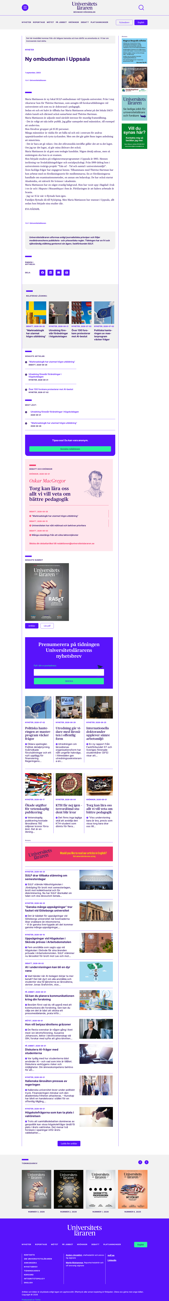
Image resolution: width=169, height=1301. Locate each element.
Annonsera (30, 1263)
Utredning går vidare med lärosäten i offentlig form (68, 733)
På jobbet (61, 22)
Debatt (85, 22)
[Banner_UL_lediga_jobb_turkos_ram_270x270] (134, 119)
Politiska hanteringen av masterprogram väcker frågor (103, 335)
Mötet (50, 22)
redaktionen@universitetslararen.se (75, 543)
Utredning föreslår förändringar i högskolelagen (58, 333)
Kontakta (29, 1255)
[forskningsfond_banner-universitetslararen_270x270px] (134, 91)
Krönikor (74, 22)
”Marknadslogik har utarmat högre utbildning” (36, 333)
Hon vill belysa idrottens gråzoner (48, 1024)
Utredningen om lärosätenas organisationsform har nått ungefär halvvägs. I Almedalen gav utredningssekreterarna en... (69, 752)
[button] (42, 273)
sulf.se (111, 1255)
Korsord (29, 1275)
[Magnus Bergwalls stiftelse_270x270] (134, 63)
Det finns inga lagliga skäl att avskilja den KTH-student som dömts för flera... (69, 822)
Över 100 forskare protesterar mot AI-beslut (81, 333)
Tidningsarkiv (32, 1271)
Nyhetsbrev (31, 1267)
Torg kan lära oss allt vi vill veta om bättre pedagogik (50, 494)
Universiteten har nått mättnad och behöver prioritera (59, 525)
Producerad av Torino (31, 1299)
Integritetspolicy (34, 1279)
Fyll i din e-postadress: (45, 665)
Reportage (39, 22)
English (28, 1283)
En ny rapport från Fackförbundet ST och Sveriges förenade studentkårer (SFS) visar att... (99, 750)
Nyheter (26, 22)
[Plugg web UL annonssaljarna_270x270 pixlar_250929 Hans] (134, 148)
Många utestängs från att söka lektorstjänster (55, 535)
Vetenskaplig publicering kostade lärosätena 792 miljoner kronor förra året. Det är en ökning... (36, 824)
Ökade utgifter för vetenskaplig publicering (37, 808)
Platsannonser (99, 22)
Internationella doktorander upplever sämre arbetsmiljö (98, 733)
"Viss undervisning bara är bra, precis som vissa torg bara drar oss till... (99, 822)
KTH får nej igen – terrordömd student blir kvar (69, 808)
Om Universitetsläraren (38, 1259)
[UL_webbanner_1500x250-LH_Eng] (69, 860)
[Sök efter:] (142, 7)
